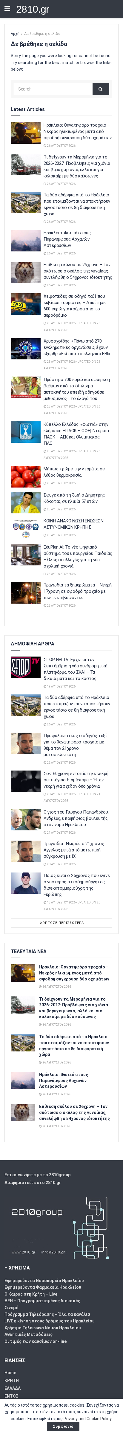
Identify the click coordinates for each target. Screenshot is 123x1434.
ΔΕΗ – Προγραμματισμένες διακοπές (42, 1300)
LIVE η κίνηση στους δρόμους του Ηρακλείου (49, 1321)
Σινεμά (11, 1307)
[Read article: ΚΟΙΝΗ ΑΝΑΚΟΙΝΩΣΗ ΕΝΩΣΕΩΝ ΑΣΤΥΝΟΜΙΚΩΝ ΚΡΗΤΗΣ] (26, 529)
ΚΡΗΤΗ (11, 1380)
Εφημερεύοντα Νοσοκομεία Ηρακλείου (44, 1280)
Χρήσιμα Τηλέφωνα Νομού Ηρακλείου (42, 1327)
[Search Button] (101, 89)
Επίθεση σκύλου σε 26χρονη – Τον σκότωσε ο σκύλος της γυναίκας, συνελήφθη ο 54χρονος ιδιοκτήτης (78, 271)
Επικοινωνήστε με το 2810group (37, 1174)
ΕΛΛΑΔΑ (12, 1388)
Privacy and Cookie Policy (87, 1418)
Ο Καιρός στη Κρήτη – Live (30, 1294)
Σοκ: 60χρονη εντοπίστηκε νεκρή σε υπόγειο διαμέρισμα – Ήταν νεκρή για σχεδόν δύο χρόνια (76, 780)
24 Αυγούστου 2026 (61, 832)
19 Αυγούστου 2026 (61, 686)
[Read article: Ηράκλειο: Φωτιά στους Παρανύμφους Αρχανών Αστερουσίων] (26, 240)
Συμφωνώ (63, 1426)
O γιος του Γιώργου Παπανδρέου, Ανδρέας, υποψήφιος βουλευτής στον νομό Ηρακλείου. (76, 818)
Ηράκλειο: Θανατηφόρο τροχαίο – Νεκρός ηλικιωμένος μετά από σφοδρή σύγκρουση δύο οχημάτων (77, 131)
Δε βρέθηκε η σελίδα (42, 34)
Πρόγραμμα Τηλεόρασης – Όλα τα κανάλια (47, 1314)
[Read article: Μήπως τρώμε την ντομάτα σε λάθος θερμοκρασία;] (26, 477)
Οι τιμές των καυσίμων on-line (35, 1341)
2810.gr (32, 9)
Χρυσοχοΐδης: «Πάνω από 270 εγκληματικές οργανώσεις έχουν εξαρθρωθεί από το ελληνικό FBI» (77, 347)
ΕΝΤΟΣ (11, 1396)
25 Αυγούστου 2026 (61, 483)
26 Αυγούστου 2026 (61, 145)
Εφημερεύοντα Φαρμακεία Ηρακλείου (42, 1287)
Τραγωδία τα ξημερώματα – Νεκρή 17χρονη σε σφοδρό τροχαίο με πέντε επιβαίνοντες (78, 591)
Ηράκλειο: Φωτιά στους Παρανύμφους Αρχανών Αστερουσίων (67, 239)
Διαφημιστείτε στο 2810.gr (32, 1182)
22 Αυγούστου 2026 (61, 762)
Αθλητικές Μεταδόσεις (28, 1334)
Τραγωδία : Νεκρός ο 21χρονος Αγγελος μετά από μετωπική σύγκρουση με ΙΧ (74, 850)
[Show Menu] (7, 9)
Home (10, 1372)
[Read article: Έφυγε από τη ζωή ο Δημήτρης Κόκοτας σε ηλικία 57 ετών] (26, 503)
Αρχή (15, 34)
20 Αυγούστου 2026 (61, 864)
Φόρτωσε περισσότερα (61, 923)
